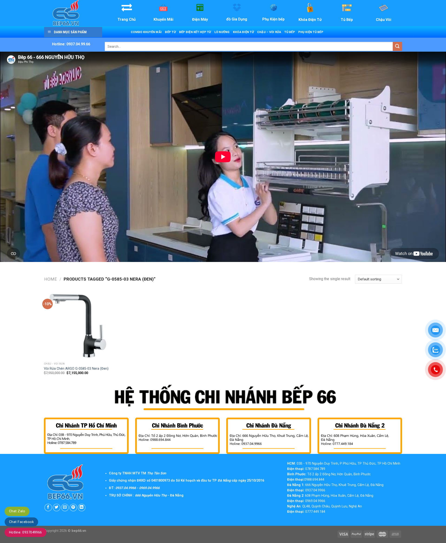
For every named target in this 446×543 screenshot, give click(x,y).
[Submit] (397, 46)
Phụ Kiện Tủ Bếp (310, 32)
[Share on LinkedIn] (81, 507)
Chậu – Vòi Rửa (269, 32)
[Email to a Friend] (65, 507)
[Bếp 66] (72, 13)
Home (50, 279)
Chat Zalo (17, 511)
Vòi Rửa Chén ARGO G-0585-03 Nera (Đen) (76, 369)
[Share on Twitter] (56, 507)
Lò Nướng (222, 32)
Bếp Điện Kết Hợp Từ (195, 32)
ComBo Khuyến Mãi (146, 32)
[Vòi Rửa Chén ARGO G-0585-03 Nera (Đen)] (78, 326)
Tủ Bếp (289, 32)
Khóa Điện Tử (243, 32)
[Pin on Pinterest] (73, 507)
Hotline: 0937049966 (25, 532)
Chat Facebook (21, 522)
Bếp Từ (170, 32)
